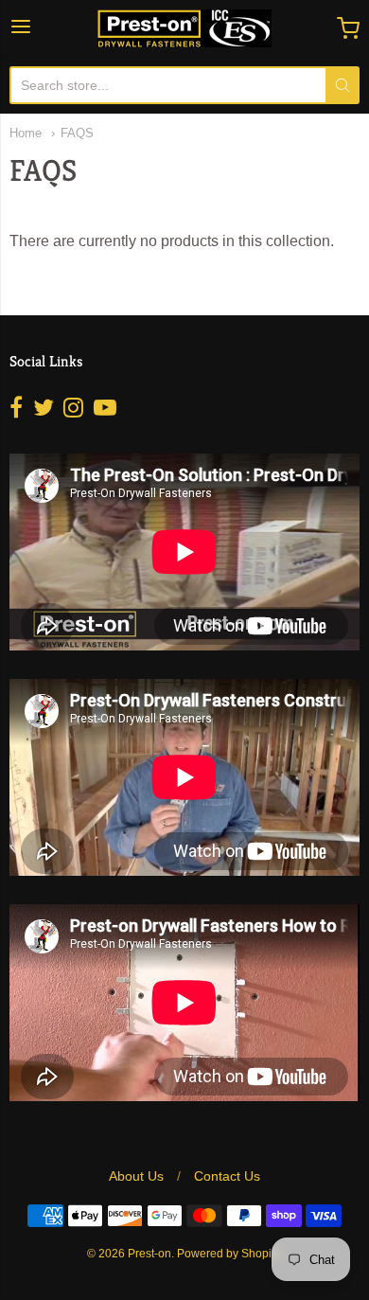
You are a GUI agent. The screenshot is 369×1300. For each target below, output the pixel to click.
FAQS (77, 133)
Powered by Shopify (228, 1253)
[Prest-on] (184, 28)
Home (25, 133)
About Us (136, 1176)
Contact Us (227, 1176)
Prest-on (149, 1253)
